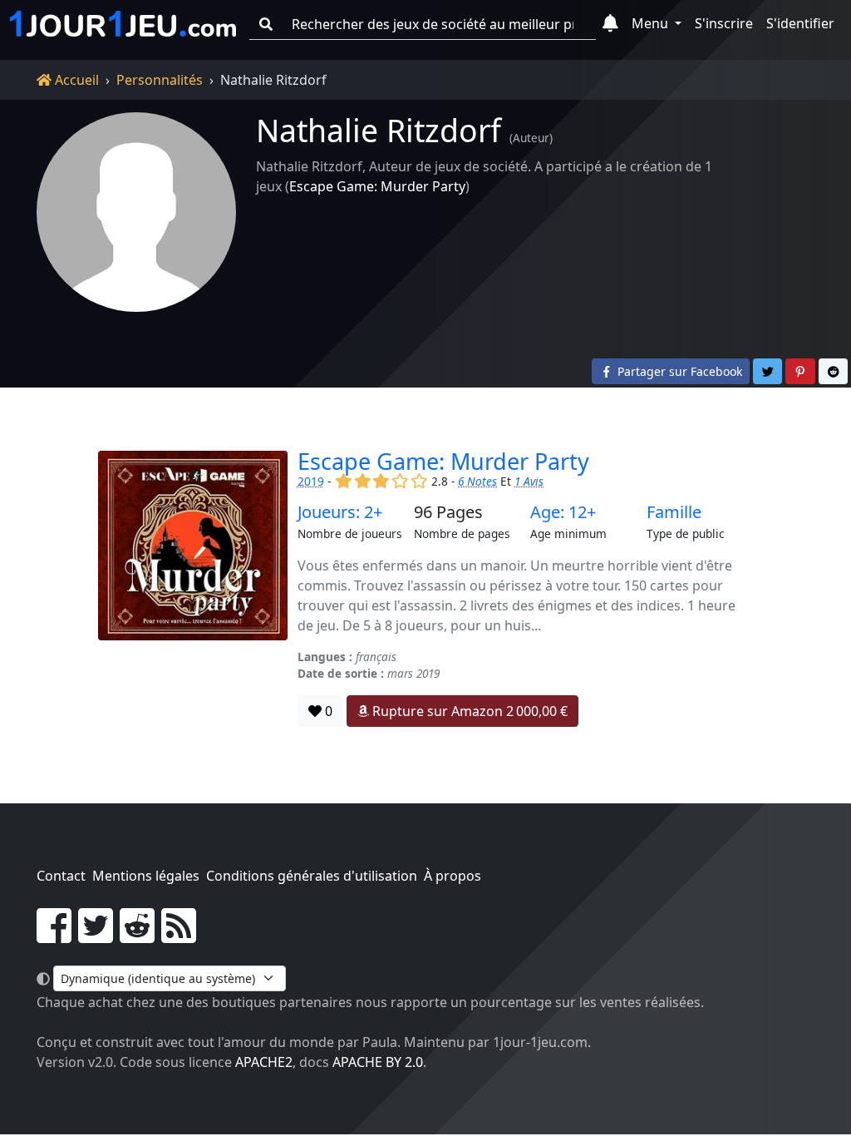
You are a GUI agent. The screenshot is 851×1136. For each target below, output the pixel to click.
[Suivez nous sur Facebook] (54, 935)
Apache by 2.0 (377, 1062)
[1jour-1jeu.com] (123, 24)
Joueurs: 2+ (340, 512)
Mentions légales (145, 876)
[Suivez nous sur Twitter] (95, 935)
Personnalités (159, 80)
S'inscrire (724, 23)
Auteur (531, 138)
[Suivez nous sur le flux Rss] (178, 935)
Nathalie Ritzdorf (378, 130)
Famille (674, 512)
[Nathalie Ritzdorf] (136, 212)
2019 (311, 481)
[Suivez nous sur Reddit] (137, 935)
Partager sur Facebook (678, 371)
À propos (452, 876)
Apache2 (264, 1062)
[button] (610, 24)
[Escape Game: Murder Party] (193, 589)
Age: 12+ (563, 512)
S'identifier (800, 23)
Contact (61, 876)
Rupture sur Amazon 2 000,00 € (468, 711)
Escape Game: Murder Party (377, 186)
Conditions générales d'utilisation (311, 876)
